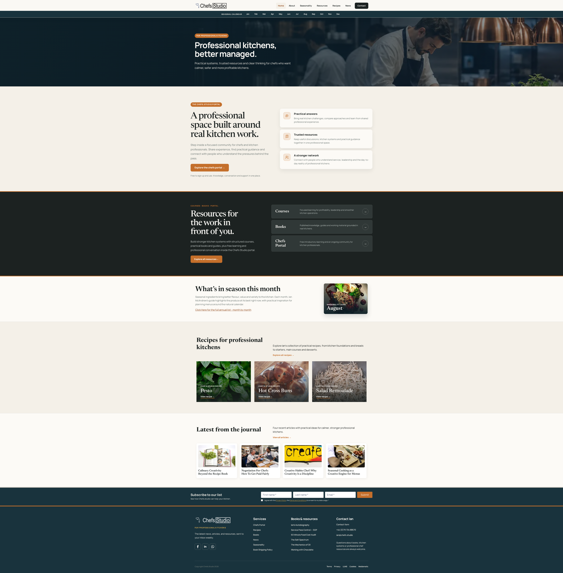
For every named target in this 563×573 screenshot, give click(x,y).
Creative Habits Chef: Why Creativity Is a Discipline (301, 472)
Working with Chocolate (302, 549)
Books (256, 534)
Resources (322, 5)
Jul (297, 14)
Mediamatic (363, 566)
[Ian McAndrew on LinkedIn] (205, 547)
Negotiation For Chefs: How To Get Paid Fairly (255, 472)
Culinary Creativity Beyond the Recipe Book (213, 472)
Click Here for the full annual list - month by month (223, 309)
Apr (272, 14)
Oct (321, 14)
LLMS (345, 566)
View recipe (207, 396)
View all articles (282, 437)
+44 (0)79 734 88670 (346, 529)
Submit (365, 494)
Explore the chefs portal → (210, 167)
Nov (330, 14)
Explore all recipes (283, 355)
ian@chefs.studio (344, 535)
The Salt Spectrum (300, 539)
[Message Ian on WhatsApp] (213, 547)
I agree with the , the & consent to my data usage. (296, 500)
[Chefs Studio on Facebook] (198, 547)
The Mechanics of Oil (300, 544)
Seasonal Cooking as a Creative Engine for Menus (344, 472)
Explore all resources (206, 259)
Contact (361, 5)
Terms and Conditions (298, 500)
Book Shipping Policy (263, 549)
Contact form (342, 524)
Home (281, 5)
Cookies (353, 566)
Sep (313, 14)
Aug (305, 14)
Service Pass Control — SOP (304, 529)
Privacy (337, 566)
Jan (247, 14)
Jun (288, 14)
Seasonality (306, 5)
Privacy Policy (281, 500)
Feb (256, 14)
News (348, 5)
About (292, 5)
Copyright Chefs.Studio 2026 (207, 566)
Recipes (336, 5)
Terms (329, 566)
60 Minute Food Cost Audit (303, 534)
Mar (264, 14)
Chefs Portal (259, 525)
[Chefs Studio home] (211, 6)
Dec (338, 14)
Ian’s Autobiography (300, 525)
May (280, 14)
